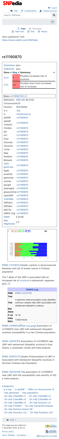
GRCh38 (20, 99)
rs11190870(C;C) (18, 96)
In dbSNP (20, 389)
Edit (32, 31)
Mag (14, 72)
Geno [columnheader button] (6, 72)
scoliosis (24, 280)
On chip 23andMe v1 (15, 396)
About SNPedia (8, 435)
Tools (12, 420)
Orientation (9, 65)
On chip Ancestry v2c (15, 412)
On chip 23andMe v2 (40, 396)
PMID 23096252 (11, 325)
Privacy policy (8, 432)
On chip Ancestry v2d (41, 412)
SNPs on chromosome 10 (41, 389)
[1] (9, 283)
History (44, 31)
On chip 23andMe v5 (15, 402)
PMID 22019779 (23, 293)
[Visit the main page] (12, 3)
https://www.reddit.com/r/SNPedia (20, 40)
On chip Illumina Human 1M (18, 409)
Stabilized (9, 68)
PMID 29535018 (11, 371)
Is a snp (8, 389)
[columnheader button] (16, 72)
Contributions (30, 11)
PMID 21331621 (11, 265)
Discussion (37, 28)
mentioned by (24, 114)
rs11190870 (22, 117)
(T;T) (6, 84)
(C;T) (6, 77)
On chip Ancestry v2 (40, 402)
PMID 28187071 (11, 356)
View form (19, 31)
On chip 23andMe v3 (15, 399)
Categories (7, 386)
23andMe (8, 199)
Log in (54, 8)
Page (23, 28)
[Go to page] (54, 15)
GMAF (7, 216)
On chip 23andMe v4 (40, 399)
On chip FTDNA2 (13, 405)
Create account (50, 11)
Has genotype (11, 392)
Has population (30, 392)
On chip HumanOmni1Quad (39, 405)
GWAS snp (32, 289)
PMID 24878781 (11, 341)
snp (18, 110)
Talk (16, 11)
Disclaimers (21, 435)
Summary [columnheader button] (25, 72)
